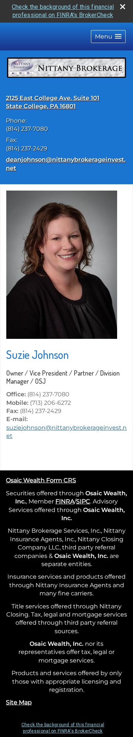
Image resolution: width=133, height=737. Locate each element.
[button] (108, 36)
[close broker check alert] (123, 7)
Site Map (19, 702)
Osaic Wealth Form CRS (41, 480)
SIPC (83, 501)
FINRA (64, 501)
